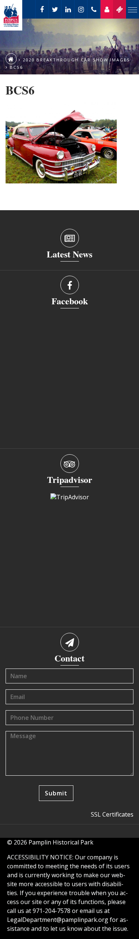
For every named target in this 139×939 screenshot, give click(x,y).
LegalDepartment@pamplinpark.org (57, 920)
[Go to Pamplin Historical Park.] (11, 58)
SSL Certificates (112, 814)
